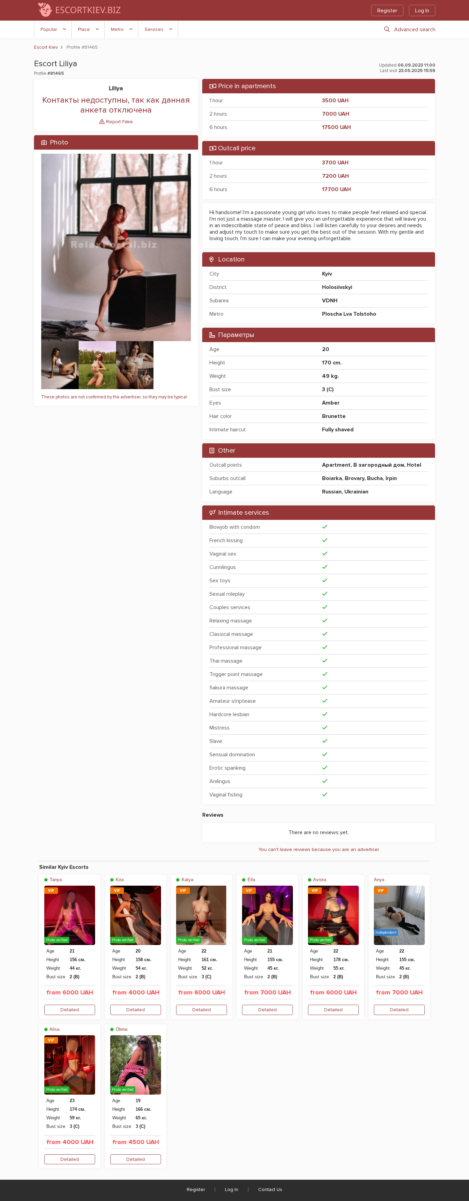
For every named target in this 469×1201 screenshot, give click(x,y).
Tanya (55, 879)
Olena (120, 1029)
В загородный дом (378, 465)
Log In (422, 10)
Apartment (336, 465)
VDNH (330, 300)
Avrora (319, 879)
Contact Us (270, 1189)
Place (84, 29)
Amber (331, 402)
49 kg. (330, 376)
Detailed (69, 1010)
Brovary (354, 478)
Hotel (414, 465)
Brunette (334, 416)
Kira (119, 879)
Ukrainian (356, 491)
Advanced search (414, 29)
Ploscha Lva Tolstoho (349, 314)
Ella (250, 879)
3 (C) (328, 389)
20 (325, 349)
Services (154, 29)
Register (387, 10)
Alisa (53, 1029)
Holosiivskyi (337, 287)
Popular (49, 29)
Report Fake (119, 122)
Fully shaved (338, 429)
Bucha (375, 478)
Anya (379, 879)
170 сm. (332, 362)
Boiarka (332, 478)
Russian (332, 491)
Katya (186, 879)
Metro (117, 29)
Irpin (391, 478)
